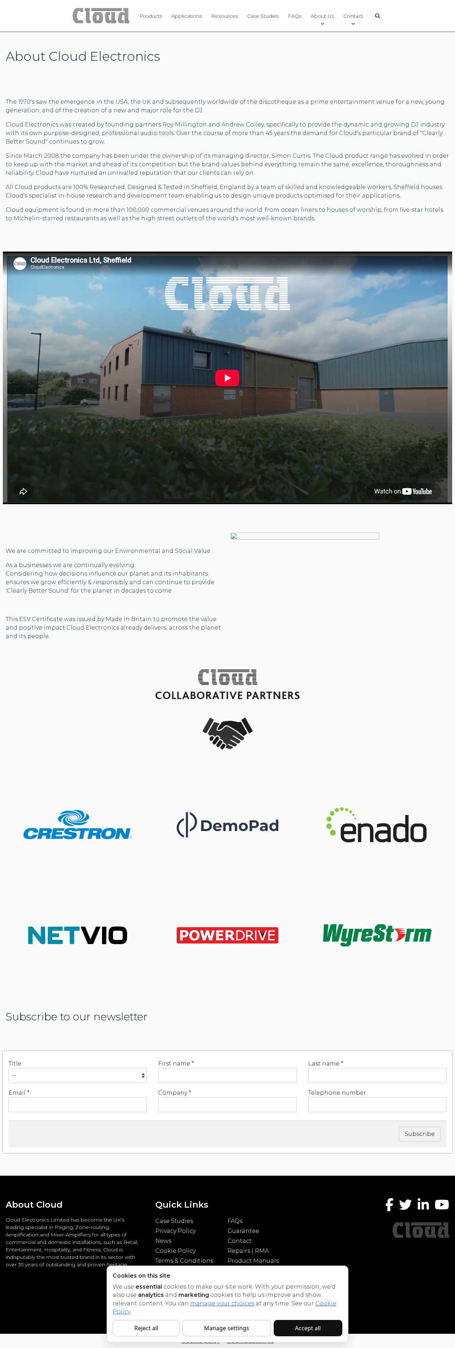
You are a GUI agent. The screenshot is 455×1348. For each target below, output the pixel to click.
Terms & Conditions (184, 1260)
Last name (325, 1063)
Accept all (308, 1328)
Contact (353, 16)
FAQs (294, 16)
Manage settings (226, 1328)
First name (176, 1063)
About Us (322, 16)
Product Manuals (253, 1260)
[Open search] (377, 16)
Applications (186, 16)
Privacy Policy (175, 1231)
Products (150, 16)
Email (19, 1092)
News (163, 1241)
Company (174, 1092)
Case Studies (263, 16)
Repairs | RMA (248, 1250)
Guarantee (243, 1231)
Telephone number (337, 1092)
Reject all (146, 1328)
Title (15, 1063)
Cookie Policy (175, 1250)
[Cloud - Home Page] (100, 15)
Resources (224, 16)
